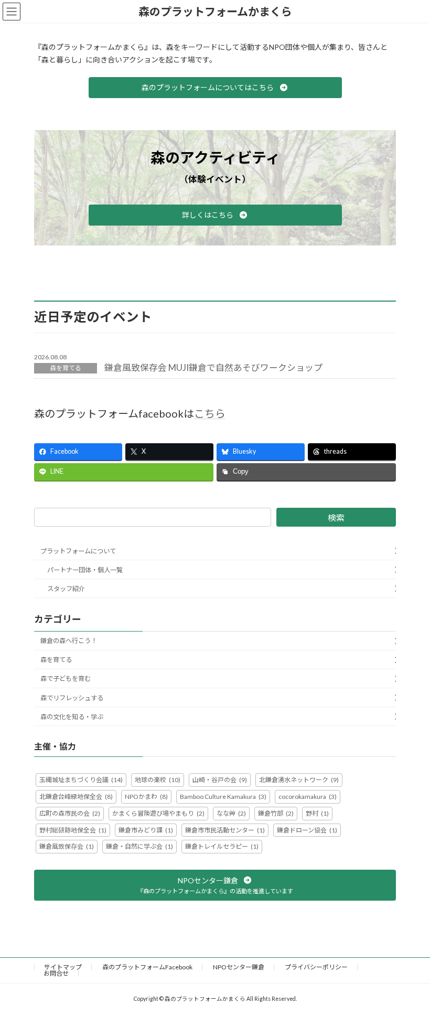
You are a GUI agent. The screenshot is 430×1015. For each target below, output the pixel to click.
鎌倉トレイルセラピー (222, 846)
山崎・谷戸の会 (219, 780)
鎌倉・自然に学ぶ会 (139, 846)
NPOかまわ (146, 796)
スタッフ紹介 (66, 589)
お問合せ (56, 973)
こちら (209, 413)
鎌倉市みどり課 (146, 830)
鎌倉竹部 (276, 813)
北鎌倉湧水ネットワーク (299, 780)
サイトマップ (63, 967)
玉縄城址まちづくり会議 (81, 780)
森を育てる (65, 368)
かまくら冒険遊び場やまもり (158, 813)
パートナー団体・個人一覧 (85, 570)
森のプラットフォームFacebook (147, 967)
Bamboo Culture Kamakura (223, 796)
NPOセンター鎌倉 (238, 967)
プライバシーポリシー (316, 967)
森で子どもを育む (65, 678)
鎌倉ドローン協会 (307, 830)
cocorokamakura (307, 796)
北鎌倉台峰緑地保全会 (76, 796)
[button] (215, 87)
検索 (336, 517)
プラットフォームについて (78, 551)
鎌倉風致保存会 (66, 846)
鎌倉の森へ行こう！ (68, 641)
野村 (317, 813)
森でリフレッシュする (71, 697)
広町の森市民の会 (69, 813)
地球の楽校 (157, 780)
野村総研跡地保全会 (72, 830)
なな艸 (231, 813)
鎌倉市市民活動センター (225, 830)
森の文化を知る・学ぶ (71, 717)
